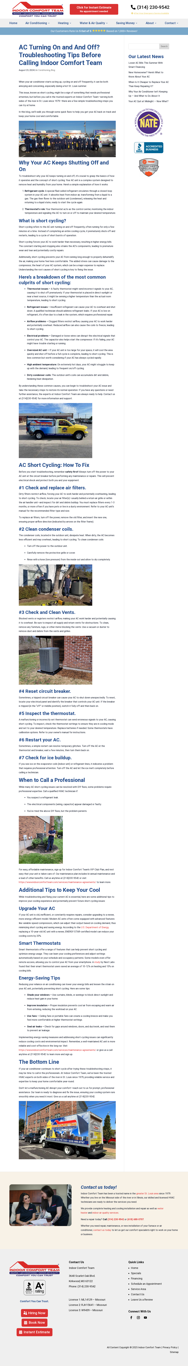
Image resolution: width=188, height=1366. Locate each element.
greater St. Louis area (147, 1193)
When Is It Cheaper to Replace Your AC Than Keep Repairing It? (149, 84)
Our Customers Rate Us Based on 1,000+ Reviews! (94, 31)
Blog (53, 70)
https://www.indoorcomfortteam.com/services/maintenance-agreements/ (57, 882)
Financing (136, 1278)
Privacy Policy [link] (170, 1347)
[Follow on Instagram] (138, 1318)
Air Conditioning (42, 70)
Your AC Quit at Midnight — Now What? (148, 101)
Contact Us (137, 1294)
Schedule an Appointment (146, 1283)
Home (13, 23)
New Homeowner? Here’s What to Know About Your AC (146, 74)
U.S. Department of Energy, (95, 927)
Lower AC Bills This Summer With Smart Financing (146, 65)
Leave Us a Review (142, 1299)
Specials (136, 1273)
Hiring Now (36, 1313)
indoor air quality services (105, 1212)
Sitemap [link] (174, 1352)
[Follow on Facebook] (131, 1318)
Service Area (138, 1289)
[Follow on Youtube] (145, 1318)
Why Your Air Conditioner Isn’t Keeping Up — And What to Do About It (148, 93)
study (97, 962)
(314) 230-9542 (153, 7)
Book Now (37, 1323)
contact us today (102, 1230)
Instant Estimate (160, 42)
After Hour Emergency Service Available (151, 13)
